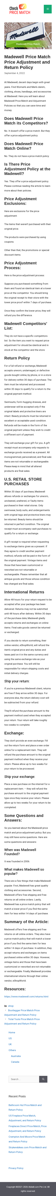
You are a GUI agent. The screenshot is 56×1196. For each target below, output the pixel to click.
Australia (16, 1056)
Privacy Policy (16, 1168)
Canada (15, 1061)
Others (12, 1050)
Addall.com (33, 1187)
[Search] (43, 1079)
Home (12, 1032)
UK (10, 1044)
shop (10, 1005)
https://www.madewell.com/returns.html (26, 996)
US (10, 1038)
